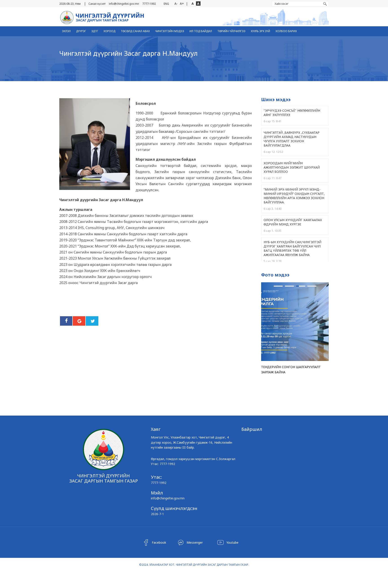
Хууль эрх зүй (260, 31)
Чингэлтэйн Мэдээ (169, 31)
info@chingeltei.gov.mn (124, 4)
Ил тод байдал (201, 31)
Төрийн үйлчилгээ (231, 31)
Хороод (109, 31)
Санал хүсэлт (97, 4)
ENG (166, 4)
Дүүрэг (81, 31)
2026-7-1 (157, 514)
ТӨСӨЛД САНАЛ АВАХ (135, 31)
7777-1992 (149, 4)
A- (176, 3)
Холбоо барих (286, 31)
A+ (182, 3)
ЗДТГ (94, 31)
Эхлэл (66, 31)
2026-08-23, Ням (70, 4)
